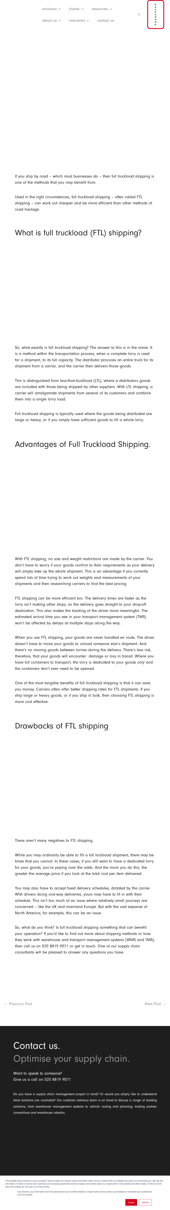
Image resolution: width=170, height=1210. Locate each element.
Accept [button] (131, 1202)
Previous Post (18, 1003)
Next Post (155, 1003)
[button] (59, 9)
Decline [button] (145, 1202)
